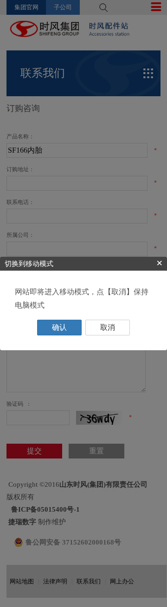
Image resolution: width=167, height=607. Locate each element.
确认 (59, 327)
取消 (107, 327)
